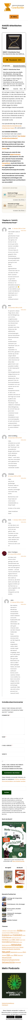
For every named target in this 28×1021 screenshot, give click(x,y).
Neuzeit (6, 951)
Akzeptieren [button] (10, 1017)
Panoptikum (6, 163)
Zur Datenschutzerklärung (14, 1019)
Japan (17, 940)
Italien (13, 940)
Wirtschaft (20, 955)
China (11, 932)
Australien (4, 932)
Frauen (23, 935)
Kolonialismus (7, 942)
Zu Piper (20, 887)
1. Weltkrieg (4, 930)
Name (4, 737)
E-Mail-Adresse (7, 745)
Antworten (23, 230)
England (5, 935)
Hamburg (5, 940)
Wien (16, 955)
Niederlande (14, 952)
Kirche (24, 939)
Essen (11, 935)
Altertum (15, 930)
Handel (10, 939)
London (20, 942)
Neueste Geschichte (14, 949)
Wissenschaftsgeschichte (10, 960)
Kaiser (21, 939)
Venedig (12, 955)
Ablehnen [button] (18, 1017)
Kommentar (6, 715)
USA (8, 955)
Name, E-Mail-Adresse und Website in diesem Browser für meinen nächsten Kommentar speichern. (12, 766)
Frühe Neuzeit (6, 937)
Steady (4, 148)
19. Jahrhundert (10, 930)
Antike (20, 930)
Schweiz (4, 955)
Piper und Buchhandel (18, 861)
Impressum (5, 1005)
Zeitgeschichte (8, 962)
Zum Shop (8, 887)
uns (3, 165)
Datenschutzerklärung (8, 1003)
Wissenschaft (7, 958)
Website (4, 754)
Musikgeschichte (11, 947)
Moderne (4, 947)
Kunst (17, 942)
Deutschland (16, 932)
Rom (24, 952)
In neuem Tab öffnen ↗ (19, 200)
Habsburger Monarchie (16, 937)
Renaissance (20, 952)
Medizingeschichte (6, 945)
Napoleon (17, 947)
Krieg (14, 942)
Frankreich (17, 935)
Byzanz (8, 932)
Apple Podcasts (15, 154)
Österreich (18, 962)
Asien (24, 930)
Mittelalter (16, 944)
